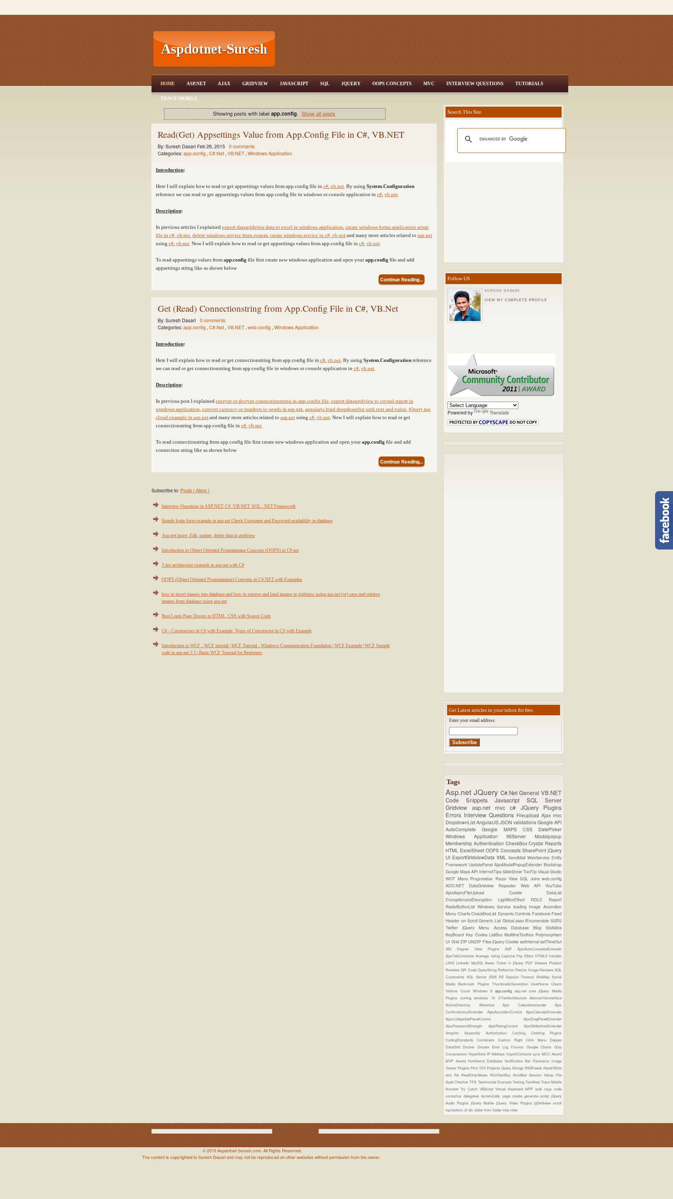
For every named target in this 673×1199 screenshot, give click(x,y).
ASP (511, 948)
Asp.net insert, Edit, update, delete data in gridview (208, 535)
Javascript (511, 800)
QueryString (487, 970)
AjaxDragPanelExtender (542, 1019)
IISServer (520, 836)
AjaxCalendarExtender (544, 1012)
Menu (464, 878)
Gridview (255, 83)
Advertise (491, 1005)
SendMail (517, 857)
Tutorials (529, 83)
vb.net (337, 186)
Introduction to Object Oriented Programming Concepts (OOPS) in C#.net (230, 550)
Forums (518, 1047)
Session (536, 1075)
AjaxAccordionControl (506, 1012)
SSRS (556, 920)
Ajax (224, 83)
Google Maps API (462, 871)
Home (167, 83)
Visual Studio (550, 871)
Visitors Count (459, 991)
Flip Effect (525, 955)
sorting (467, 998)
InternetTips (490, 871)
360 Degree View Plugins (475, 948)
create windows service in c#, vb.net (307, 235)
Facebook (542, 913)
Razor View (507, 878)
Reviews (547, 970)
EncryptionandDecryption (472, 899)
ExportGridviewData (474, 857)
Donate (484, 1047)
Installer (555, 955)
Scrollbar (521, 1075)
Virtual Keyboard (510, 1089)
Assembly (475, 1033)
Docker (470, 1047)
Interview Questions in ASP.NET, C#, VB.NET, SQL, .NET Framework (229, 506)
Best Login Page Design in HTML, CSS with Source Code (216, 616)
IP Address (496, 1054)
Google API (549, 822)
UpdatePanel (481, 864)
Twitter (454, 927)
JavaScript (294, 83)
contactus (454, 1096)
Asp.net (460, 791)
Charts (465, 913)
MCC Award (552, 1054)
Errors (455, 815)
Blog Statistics (547, 927)
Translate (499, 412)
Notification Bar (519, 1061)
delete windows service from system (230, 235)
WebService (539, 857)
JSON (506, 822)
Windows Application (270, 153)
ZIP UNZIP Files (476, 941)
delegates (472, 1096)
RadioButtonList (461, 906)
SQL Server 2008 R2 (486, 977)
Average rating (488, 955)
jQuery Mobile (484, 1103)
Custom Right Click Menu (524, 1040)
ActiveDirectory (462, 1005)
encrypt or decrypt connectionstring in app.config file (272, 401)
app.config (195, 153)
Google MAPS (502, 829)
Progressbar (482, 878)
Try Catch (469, 1089)
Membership (460, 843)
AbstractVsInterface (545, 998)
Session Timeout (521, 977)
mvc (557, 815)
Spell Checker (457, 1082)
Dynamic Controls (515, 913)
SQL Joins (531, 878)
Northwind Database (486, 1061)
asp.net (425, 235)
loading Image (528, 906)
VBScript (487, 1089)
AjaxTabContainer (461, 955)
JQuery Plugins (541, 807)
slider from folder (488, 1110)
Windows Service (495, 906)
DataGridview (484, 885)
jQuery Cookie (506, 941)
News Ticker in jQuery (505, 963)
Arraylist (455, 1033)
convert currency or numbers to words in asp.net (252, 409)
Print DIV (478, 1068)
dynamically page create (502, 1096)
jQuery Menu (477, 927)
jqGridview (543, 1103)
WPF (530, 1089)
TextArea (533, 1082)
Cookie (528, 892)
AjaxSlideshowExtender (543, 1026)
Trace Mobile (178, 98)
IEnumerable (537, 920)
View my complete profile (515, 300)
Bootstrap (553, 864)
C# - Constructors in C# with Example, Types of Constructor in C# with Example (237, 631)
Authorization (499, 1033)
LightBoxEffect (514, 899)
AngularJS (488, 822)
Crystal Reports (545, 843)
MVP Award (457, 1061)
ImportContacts (519, 1054)
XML (502, 857)
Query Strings (513, 1068)
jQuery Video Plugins (515, 1103)
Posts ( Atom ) (195, 490)
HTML (453, 850)
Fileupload (528, 815)
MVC (429, 83)
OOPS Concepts (392, 83)
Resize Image (527, 970)
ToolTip (530, 871)
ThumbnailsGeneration (511, 984)
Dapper (556, 1040)
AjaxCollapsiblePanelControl (484, 1019)
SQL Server (544, 800)
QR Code (469, 970)
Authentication (490, 843)
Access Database (513, 927)
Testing (519, 1082)
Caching (521, 1033)
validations (525, 822)
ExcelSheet (473, 850)
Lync (537, 1054)
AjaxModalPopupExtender (519, 864)
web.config (260, 327)
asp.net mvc (491, 807)
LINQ (451, 963)
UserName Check (546, 984)
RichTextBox (501, 1075)
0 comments (242, 146)
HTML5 (542, 955)
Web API (533, 885)
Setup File (553, 1075)
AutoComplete (464, 829)
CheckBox (517, 843)
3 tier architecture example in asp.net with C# (203, 565)
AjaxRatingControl (506, 1026)
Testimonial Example (495, 1082)
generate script (537, 1096)
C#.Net (217, 153)
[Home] (422, 4)
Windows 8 (484, 991)
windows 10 (486, 998)
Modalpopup (548, 836)
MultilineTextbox (520, 934)
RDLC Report (546, 899)
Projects (494, 1068)
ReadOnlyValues (475, 1075)
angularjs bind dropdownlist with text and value (355, 409)
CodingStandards (461, 1040)
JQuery (351, 83)
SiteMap (544, 977)
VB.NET (236, 153)
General (530, 792)
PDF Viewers (537, 963)
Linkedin (463, 963)
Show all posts (318, 113)
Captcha (508, 955)
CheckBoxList (484, 913)
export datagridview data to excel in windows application (282, 227)
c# (325, 186)
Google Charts (541, 1047)
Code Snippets (470, 800)
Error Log (501, 1047)
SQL (324, 83)
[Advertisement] (422, 49)
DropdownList (461, 822)
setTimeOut (551, 941)
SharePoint (535, 850)
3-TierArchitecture (514, 998)
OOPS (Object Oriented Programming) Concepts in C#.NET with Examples (232, 579)
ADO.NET (457, 885)
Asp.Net (196, 83)
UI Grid (453, 941)
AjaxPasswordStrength (467, 1026)
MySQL (478, 963)
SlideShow (512, 871)
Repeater (510, 885)
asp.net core (526, 991)
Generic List (490, 920)
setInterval (530, 941)
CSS (530, 829)
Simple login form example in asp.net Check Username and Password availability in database (247, 520)
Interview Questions (475, 83)
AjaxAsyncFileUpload (477, 892)
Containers (487, 1040)
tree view (510, 1110)
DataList (554, 892)
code (558, 1089)
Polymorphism (549, 934)
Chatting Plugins (546, 1033)
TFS (473, 1082)
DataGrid (454, 1047)
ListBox (496, 934)
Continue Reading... (401, 279)
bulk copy (545, 1089)
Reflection (506, 970)
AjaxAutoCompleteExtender (539, 948)
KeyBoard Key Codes (467, 934)
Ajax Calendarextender (528, 1005)
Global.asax (513, 920)
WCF (452, 878)
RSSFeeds (534, 1068)
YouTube (553, 885)
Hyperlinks (478, 1054)
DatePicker (550, 829)
